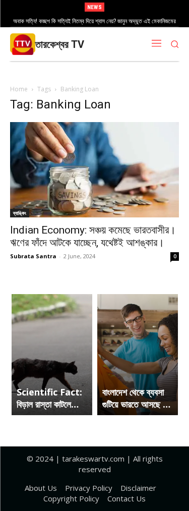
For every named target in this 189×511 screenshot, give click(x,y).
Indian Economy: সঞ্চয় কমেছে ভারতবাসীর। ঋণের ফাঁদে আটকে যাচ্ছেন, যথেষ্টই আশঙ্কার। (93, 236)
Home (19, 89)
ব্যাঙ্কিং (19, 212)
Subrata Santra (33, 256)
